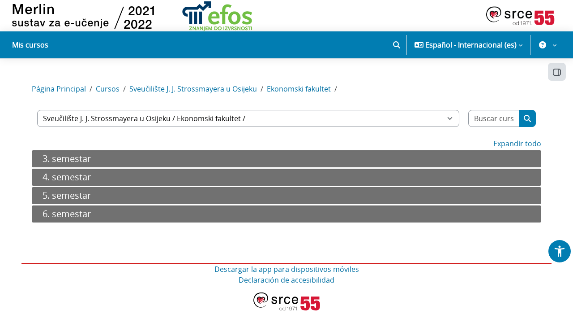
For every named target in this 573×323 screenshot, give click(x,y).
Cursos (108, 89)
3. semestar (67, 159)
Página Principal (59, 89)
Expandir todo (517, 143)
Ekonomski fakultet (299, 89)
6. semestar (67, 214)
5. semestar (67, 195)
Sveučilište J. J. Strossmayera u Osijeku (193, 89)
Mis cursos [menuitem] (30, 45)
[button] (397, 44)
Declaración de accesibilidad (286, 280)
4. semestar (67, 177)
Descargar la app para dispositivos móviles (286, 269)
